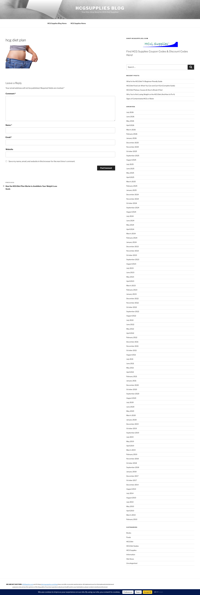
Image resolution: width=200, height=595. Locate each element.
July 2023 (130, 268)
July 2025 (130, 164)
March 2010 (131, 515)
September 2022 (132, 311)
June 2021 (130, 363)
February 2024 (131, 238)
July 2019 (129, 437)
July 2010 (130, 502)
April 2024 (130, 229)
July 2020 (130, 402)
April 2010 (130, 511)
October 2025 (131, 151)
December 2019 (132, 424)
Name (9, 125)
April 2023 (130, 281)
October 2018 (131, 463)
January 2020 (131, 420)
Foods (128, 537)
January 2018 (131, 472)
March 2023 (131, 285)
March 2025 (131, 182)
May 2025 (130, 173)
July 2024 (130, 216)
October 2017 (131, 480)
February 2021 (131, 376)
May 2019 (130, 441)
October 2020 (131, 389)
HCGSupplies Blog (100, 8)
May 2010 (130, 506)
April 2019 (130, 446)
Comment (11, 94)
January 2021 (131, 381)
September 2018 (132, 467)
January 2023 (131, 294)
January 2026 (131, 138)
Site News (130, 559)
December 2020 (132, 385)
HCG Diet (129, 542)
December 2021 (132, 342)
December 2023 (132, 246)
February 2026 (131, 134)
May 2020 (130, 411)
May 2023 (130, 277)
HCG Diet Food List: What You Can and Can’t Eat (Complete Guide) (150, 86)
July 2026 (130, 112)
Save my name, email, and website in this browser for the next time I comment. (42, 161)
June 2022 (130, 324)
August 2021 (131, 355)
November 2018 (132, 459)
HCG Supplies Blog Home (57, 23)
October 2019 (131, 428)
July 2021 (129, 359)
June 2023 (130, 272)
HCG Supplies (131, 550)
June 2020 (130, 407)
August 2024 (131, 212)
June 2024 (130, 221)
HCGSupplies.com (27, 584)
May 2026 (130, 121)
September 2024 (132, 208)
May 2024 (130, 225)
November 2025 (132, 147)
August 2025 (131, 160)
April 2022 (130, 333)
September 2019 (132, 433)
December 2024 (132, 194)
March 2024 (131, 234)
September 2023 (132, 259)
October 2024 (131, 203)
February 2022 (131, 337)
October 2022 (131, 307)
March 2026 (131, 130)
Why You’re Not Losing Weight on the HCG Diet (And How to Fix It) (150, 94)
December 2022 (132, 298)
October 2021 (131, 350)
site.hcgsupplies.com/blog (49, 584)
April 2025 (130, 177)
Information (130, 555)
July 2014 (129, 493)
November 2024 (132, 199)
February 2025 (131, 186)
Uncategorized (131, 563)
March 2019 (131, 450)
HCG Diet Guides (132, 546)
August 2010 (131, 498)
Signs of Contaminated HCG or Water (140, 99)
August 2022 (131, 316)
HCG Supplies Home (78, 23)
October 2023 (131, 255)
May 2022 (130, 329)
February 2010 (131, 519)
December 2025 (132, 143)
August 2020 (131, 398)
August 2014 (131, 489)
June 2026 (130, 117)
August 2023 (131, 264)
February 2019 (131, 454)
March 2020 (131, 415)
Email (9, 137)
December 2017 (132, 476)
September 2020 (132, 394)
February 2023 (131, 290)
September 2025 (132, 156)
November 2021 (132, 346)
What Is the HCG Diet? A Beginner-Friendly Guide (144, 81)
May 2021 (130, 368)
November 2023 (132, 251)
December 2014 (132, 485)
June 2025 (130, 169)
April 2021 (130, 372)
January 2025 (131, 190)
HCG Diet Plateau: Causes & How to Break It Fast (144, 90)
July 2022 (129, 320)
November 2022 (132, 303)
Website (9, 149)
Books (128, 533)
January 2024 (131, 242)
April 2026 (130, 125)
